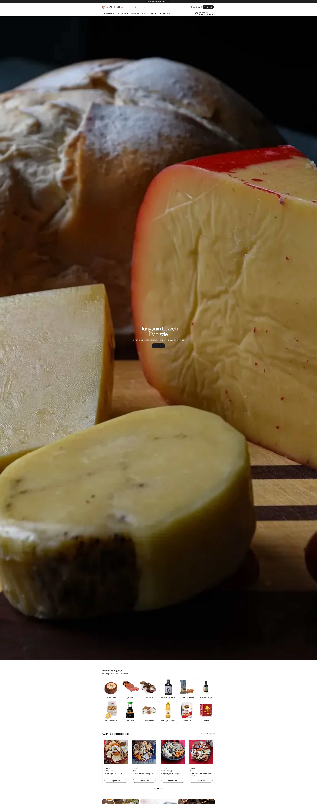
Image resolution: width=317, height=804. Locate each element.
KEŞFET (158, 346)
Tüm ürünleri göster (208, 734)
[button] (208, 7)
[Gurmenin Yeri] (112, 7)
